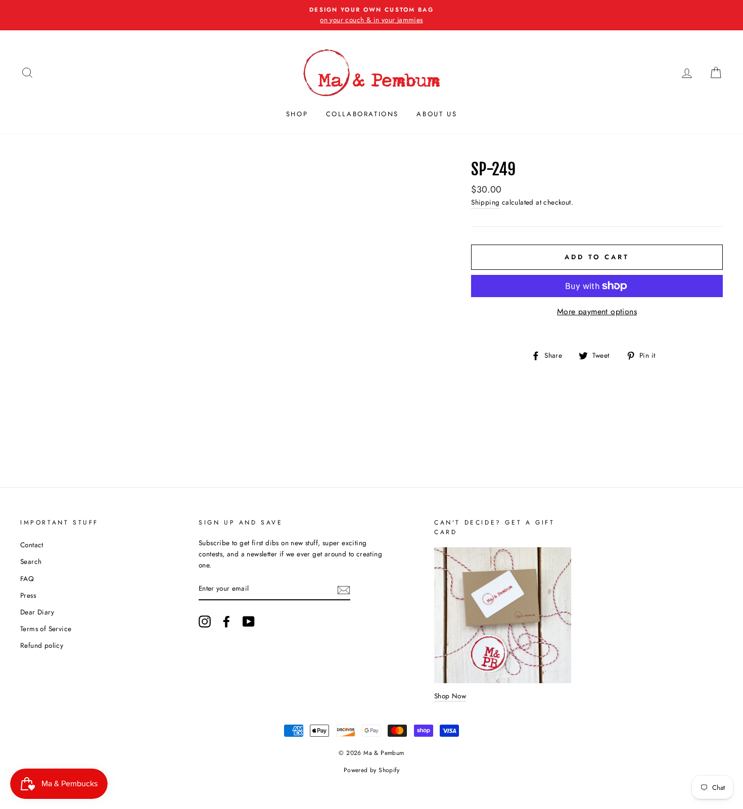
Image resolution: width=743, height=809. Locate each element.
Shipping (485, 202)
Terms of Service (45, 629)
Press (28, 595)
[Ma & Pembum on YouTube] (249, 621)
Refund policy (41, 645)
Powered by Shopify (371, 770)
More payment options (597, 311)
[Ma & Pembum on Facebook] (226, 621)
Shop (297, 114)
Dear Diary (37, 612)
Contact (31, 545)
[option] (371, 15)
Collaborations (362, 114)
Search (30, 561)
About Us (436, 114)
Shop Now (450, 696)
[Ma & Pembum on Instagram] (205, 621)
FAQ (27, 579)
